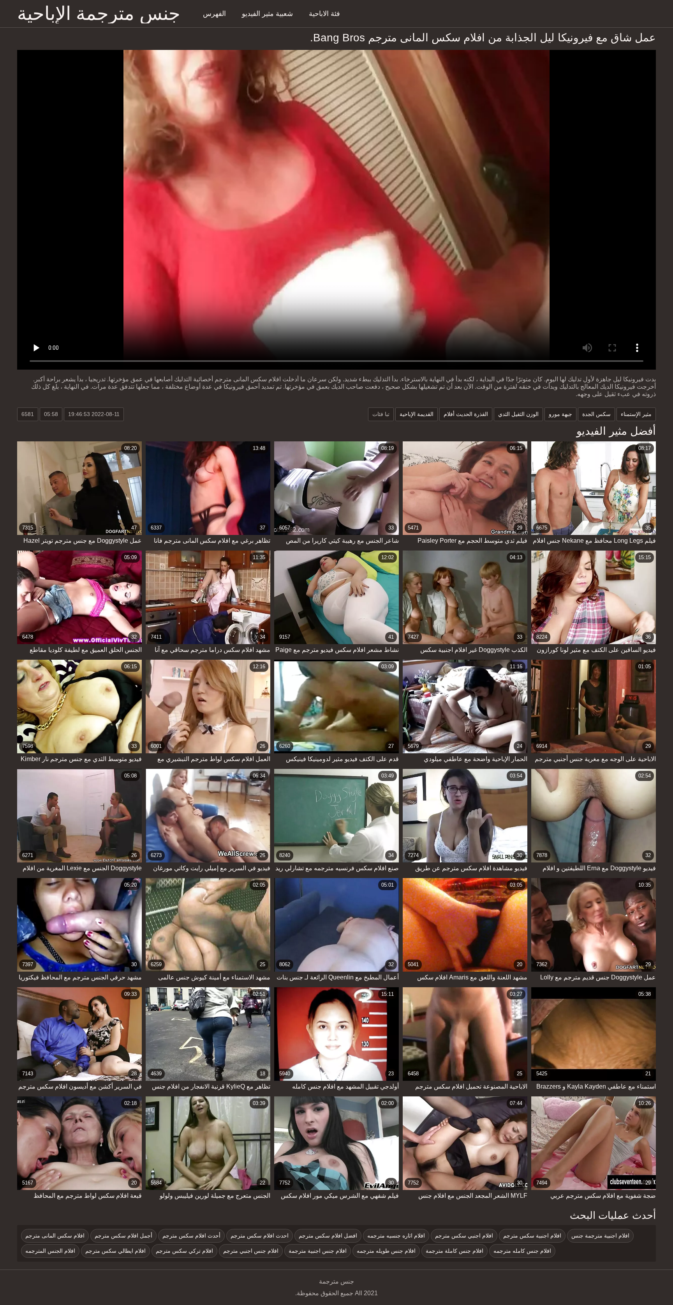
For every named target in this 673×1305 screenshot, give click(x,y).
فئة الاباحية (324, 14)
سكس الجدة (596, 414)
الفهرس (214, 14)
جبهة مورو (560, 414)
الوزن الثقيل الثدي (518, 414)
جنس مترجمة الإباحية (98, 13)
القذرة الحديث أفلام (466, 414)
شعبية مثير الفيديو (267, 14)
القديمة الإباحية (416, 414)
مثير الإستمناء (636, 414)
